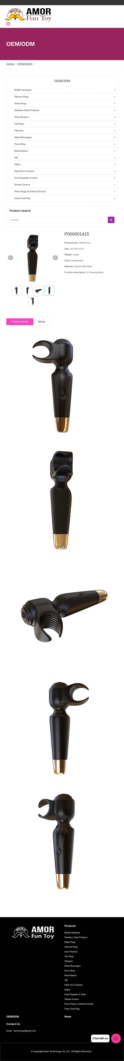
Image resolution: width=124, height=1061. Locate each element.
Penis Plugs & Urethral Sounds (78, 1004)
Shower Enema (71, 999)
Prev (10, 257)
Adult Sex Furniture (73, 985)
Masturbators (70, 975)
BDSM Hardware (72, 932)
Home (10, 64)
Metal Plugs (70, 942)
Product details (19, 321)
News (67, 1016)
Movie (41, 321)
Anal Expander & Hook (75, 994)
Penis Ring (69, 970)
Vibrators (68, 961)
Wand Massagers (72, 966)
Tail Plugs (69, 956)
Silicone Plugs (71, 947)
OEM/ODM (24, 64)
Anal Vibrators (71, 951)
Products (70, 926)
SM (66, 980)
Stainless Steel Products (76, 937)
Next (55, 257)
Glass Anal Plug (71, 1009)
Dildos (67, 990)
